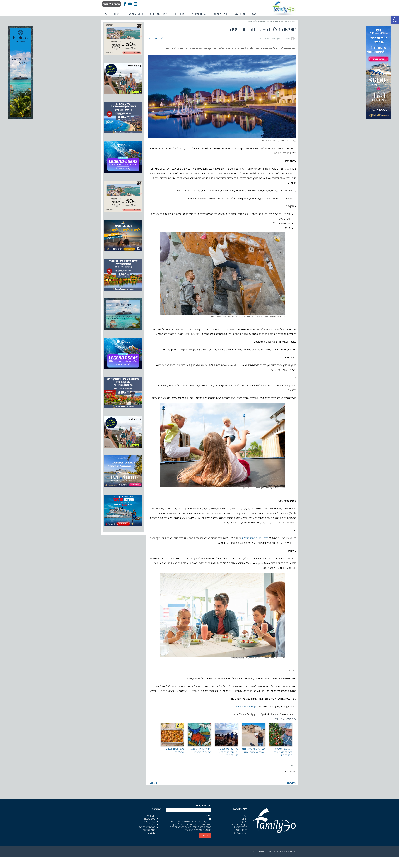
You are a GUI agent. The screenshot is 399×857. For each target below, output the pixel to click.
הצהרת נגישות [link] (240, 827)
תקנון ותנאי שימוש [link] (239, 824)
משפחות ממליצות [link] (282, 21)
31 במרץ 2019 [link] (270, 38)
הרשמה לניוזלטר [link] (111, 4)
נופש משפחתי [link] (148, 818)
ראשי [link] (294, 21)
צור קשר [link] (243, 821)
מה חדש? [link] (151, 815)
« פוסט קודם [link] (291, 783)
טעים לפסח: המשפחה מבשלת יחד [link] (175, 750)
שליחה (205, 835)
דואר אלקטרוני (203, 805)
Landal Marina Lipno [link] (247, 706)
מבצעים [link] (151, 832)
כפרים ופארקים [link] (148, 821)
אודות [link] (244, 818)
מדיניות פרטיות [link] (240, 829)
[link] (395, 20)
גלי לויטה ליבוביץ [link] (283, 38)
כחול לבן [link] (151, 824)
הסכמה (207, 815)
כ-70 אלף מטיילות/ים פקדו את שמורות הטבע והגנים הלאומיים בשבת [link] (227, 752)
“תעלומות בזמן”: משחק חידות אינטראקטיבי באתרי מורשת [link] (253, 750)
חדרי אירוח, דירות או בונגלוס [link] (255, 538)
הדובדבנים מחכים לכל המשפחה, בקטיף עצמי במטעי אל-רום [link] (283, 752)
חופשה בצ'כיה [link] (289, 771)
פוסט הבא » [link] (152, 783)
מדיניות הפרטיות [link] (192, 824)
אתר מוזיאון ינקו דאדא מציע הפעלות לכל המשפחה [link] (200, 750)
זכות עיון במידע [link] (240, 832)
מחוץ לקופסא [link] (149, 829)
